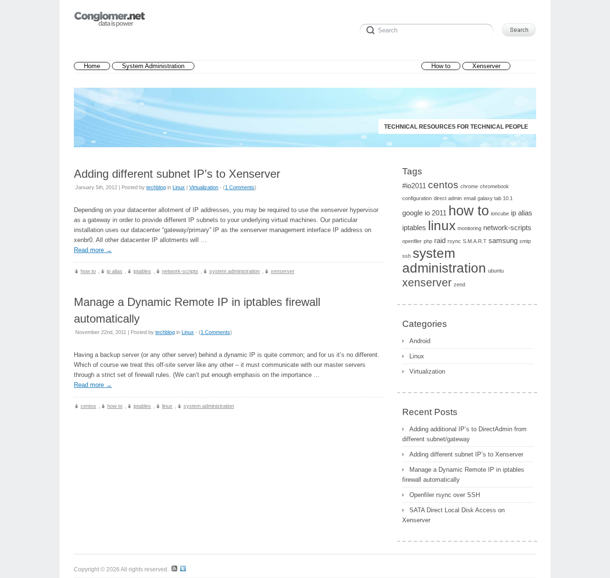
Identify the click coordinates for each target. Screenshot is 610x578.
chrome (469, 186)
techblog (156, 187)
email (470, 198)
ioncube (500, 213)
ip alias (114, 271)
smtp (525, 241)
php (428, 241)
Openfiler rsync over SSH (444, 494)
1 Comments (239, 187)
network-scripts (180, 271)
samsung (503, 240)
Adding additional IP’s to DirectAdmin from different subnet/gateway (464, 434)
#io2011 (414, 186)
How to (440, 66)
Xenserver (486, 66)
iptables (142, 271)
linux (167, 406)
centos (88, 406)
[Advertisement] (307, 66)
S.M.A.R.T (475, 241)
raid (440, 240)
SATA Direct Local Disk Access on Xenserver (453, 515)
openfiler (412, 241)
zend (459, 284)
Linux (179, 187)
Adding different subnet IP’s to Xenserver (177, 173)
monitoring (469, 228)
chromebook (494, 186)
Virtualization (203, 187)
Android (419, 341)
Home (92, 66)
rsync (454, 241)
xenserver (283, 271)
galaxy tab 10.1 (495, 198)
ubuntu (496, 271)
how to (88, 271)
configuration (417, 198)
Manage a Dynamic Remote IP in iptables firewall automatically (463, 474)
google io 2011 (424, 213)
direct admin (448, 198)
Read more (93, 250)
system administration (234, 271)
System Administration (153, 66)
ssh (406, 256)
